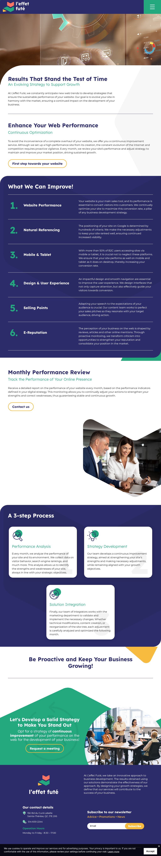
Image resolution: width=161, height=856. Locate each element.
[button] (155, 7)
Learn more (113, 851)
